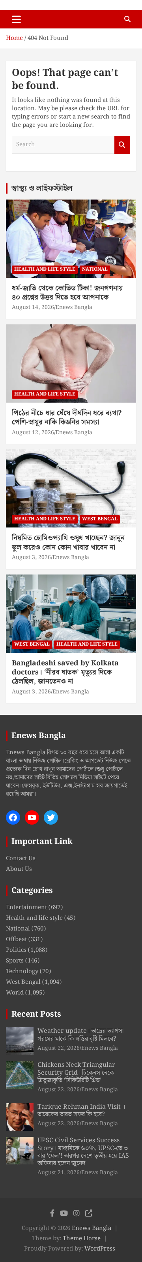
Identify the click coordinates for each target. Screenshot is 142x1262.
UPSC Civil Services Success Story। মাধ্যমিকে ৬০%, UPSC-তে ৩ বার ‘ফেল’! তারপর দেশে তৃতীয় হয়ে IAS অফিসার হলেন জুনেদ (83, 1152)
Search (122, 145)
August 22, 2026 (58, 1048)
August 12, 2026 (33, 432)
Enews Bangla (74, 307)
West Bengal (100, 519)
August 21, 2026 (58, 1172)
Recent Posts (36, 1014)
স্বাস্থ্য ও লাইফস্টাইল (42, 188)
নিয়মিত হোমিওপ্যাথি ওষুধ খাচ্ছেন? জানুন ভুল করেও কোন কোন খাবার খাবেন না (68, 542)
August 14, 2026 (33, 307)
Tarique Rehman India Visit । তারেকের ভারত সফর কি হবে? (81, 1110)
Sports (15, 961)
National (95, 269)
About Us (19, 869)
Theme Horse (82, 1238)
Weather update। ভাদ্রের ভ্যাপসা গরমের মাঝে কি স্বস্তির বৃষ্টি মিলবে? (80, 1035)
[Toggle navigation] (16, 19)
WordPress (99, 1249)
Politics (16, 950)
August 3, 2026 (31, 557)
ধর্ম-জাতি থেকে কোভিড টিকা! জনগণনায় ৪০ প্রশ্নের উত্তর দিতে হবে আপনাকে (67, 293)
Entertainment (26, 907)
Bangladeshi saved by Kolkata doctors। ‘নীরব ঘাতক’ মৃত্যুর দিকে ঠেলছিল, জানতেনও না (65, 672)
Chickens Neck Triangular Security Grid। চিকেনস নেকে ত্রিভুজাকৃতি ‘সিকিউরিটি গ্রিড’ (76, 1072)
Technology (22, 971)
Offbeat (16, 939)
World (15, 993)
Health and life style (44, 269)
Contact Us (21, 858)
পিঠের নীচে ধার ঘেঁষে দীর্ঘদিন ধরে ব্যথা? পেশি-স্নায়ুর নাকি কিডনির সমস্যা (66, 417)
